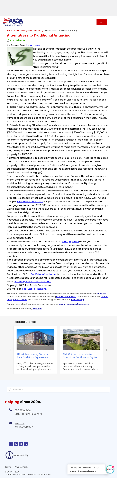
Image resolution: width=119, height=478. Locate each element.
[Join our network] (21, 444)
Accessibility (21, 455)
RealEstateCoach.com (43, 274)
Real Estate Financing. (34, 288)
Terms (8, 466)
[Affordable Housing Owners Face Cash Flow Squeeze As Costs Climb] (35, 339)
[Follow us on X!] (16, 444)
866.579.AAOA (23, 410)
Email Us (19, 423)
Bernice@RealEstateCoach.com (33, 281)
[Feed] (26, 444)
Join (102, 22)
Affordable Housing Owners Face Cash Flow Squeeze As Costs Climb (32, 356)
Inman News (33, 45)
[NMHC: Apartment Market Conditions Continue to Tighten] (81, 339)
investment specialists (30, 201)
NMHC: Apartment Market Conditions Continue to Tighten (80, 356)
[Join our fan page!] (11, 444)
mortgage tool (70, 241)
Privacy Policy (21, 466)
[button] (10, 349)
